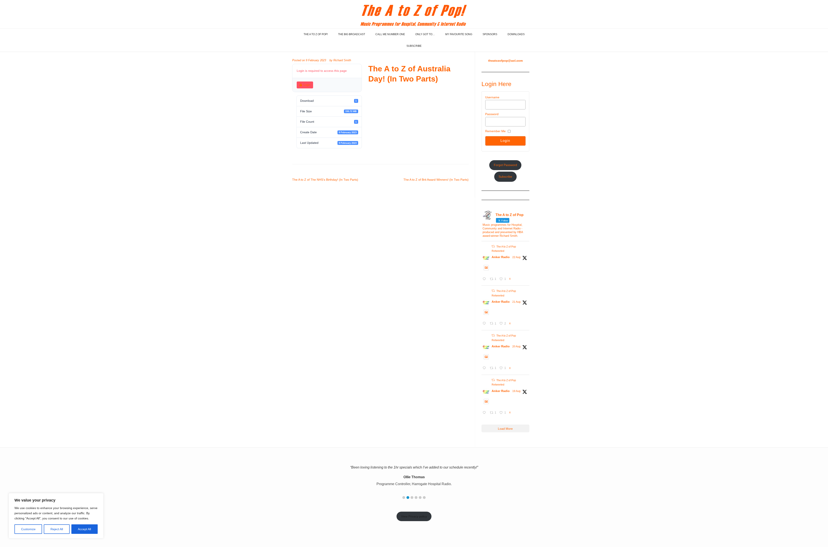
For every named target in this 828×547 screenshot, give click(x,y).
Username (492, 97)
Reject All (56, 529)
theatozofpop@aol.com (505, 60)
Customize (28, 529)
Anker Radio (501, 257)
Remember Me (495, 131)
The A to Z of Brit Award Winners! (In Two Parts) (436, 179)
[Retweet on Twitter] (493, 246)
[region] (56, 515)
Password (492, 114)
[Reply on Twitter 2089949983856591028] (485, 413)
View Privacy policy (414, 516)
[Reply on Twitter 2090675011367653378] (485, 324)
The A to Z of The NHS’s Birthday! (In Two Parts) (325, 179)
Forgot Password (505, 165)
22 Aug (516, 257)
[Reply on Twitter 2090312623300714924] (485, 368)
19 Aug (516, 391)
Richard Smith (342, 60)
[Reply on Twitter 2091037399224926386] (485, 279)
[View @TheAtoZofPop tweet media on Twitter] (486, 267)
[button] (403, 497)
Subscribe (505, 176)
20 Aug (516, 346)
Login (307, 84)
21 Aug (516, 301)
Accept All (84, 529)
